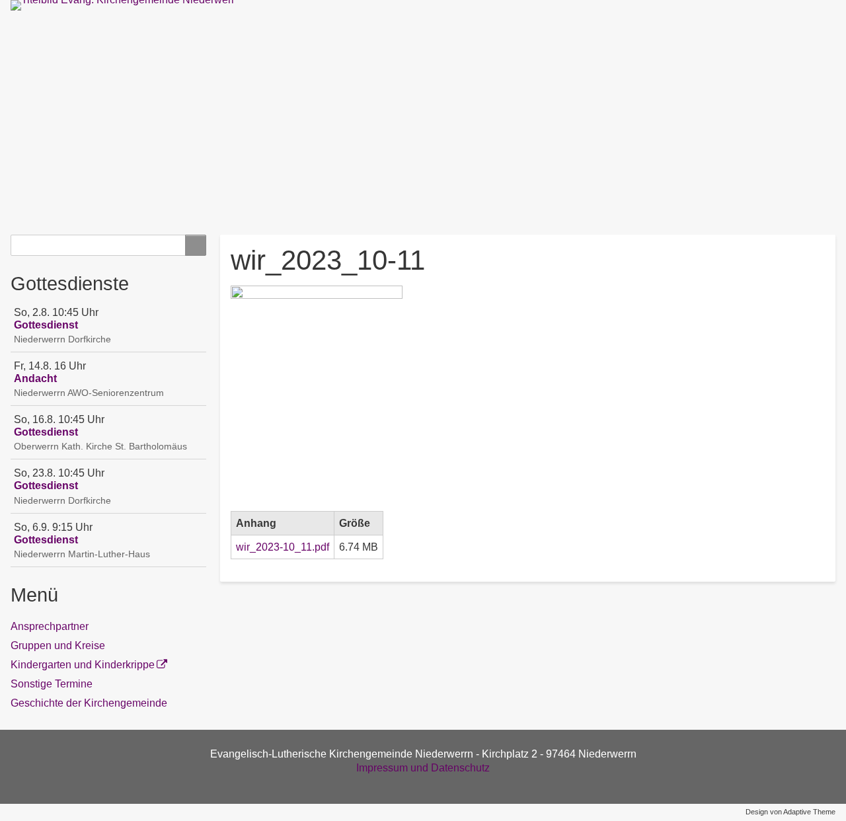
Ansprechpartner (50, 626)
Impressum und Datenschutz (423, 767)
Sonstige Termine (52, 683)
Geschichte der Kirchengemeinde (89, 703)
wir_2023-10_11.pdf (282, 547)
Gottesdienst (46, 325)
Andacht (35, 378)
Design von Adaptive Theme (790, 812)
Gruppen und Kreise (58, 645)
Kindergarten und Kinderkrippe (83, 664)
